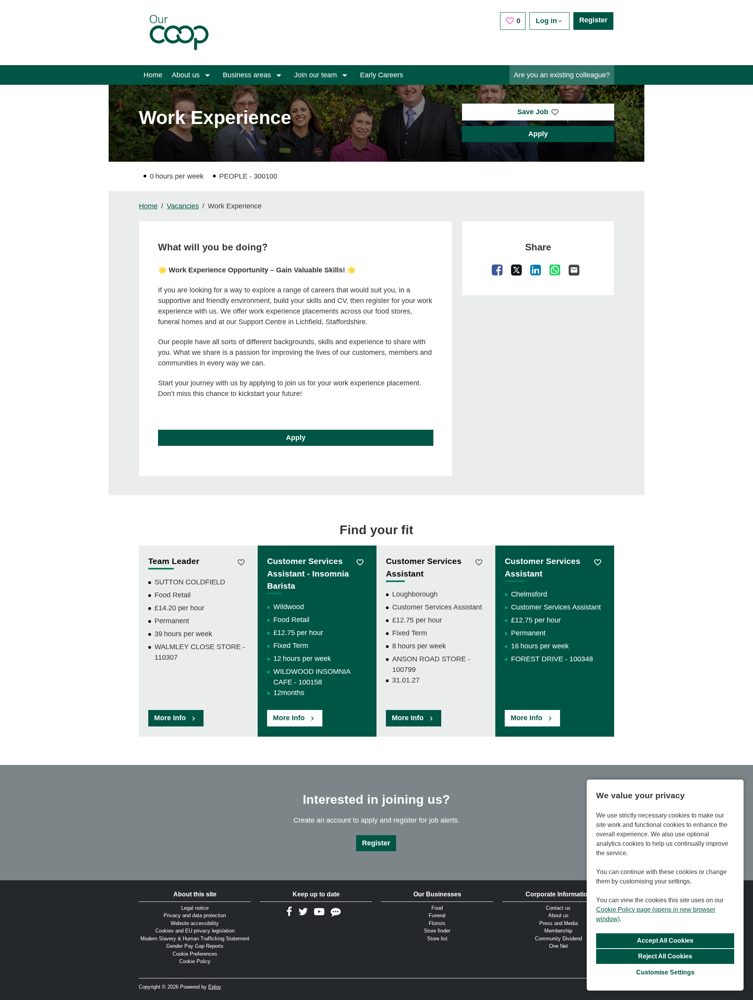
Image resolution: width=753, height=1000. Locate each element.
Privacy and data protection (195, 915)
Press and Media (558, 923)
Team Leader (173, 561)
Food (437, 908)
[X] (516, 270)
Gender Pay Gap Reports (195, 946)
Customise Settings (665, 972)
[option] (198, 641)
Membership (558, 931)
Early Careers (381, 75)
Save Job (532, 112)
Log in (546, 21)
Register (593, 20)
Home (153, 75)
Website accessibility (195, 923)
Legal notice (195, 908)
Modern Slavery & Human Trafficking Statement (194, 939)
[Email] (574, 270)
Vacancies (183, 206)
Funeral (437, 915)
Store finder (437, 931)
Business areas (248, 75)
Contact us (558, 908)
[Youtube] (319, 912)
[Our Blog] (336, 912)
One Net (558, 946)
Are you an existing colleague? (562, 75)
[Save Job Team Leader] (241, 562)
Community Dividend (558, 939)
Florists (437, 923)
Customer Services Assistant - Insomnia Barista (308, 573)
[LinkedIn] (535, 270)
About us (187, 75)
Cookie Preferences (195, 954)
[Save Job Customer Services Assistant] (478, 562)
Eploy (214, 987)
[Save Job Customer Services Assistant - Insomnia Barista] (360, 562)
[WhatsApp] (555, 270)
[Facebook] (497, 270)
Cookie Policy (195, 961)
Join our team (316, 75)
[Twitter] (303, 912)
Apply (538, 134)
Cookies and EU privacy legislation (195, 931)
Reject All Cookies (665, 956)
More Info (171, 718)
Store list (437, 939)
